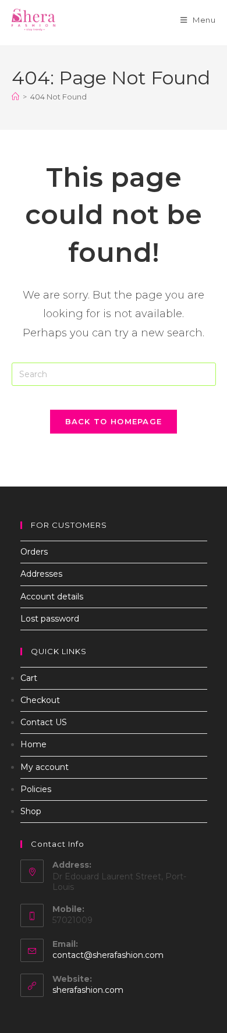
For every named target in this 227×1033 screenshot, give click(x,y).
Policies (35, 789)
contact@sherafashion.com (108, 955)
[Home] (15, 96)
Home (33, 744)
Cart (28, 678)
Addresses (41, 574)
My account (44, 767)
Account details (51, 596)
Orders (34, 551)
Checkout (40, 700)
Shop (30, 811)
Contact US (43, 722)
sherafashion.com (87, 990)
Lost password (49, 618)
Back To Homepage (113, 421)
